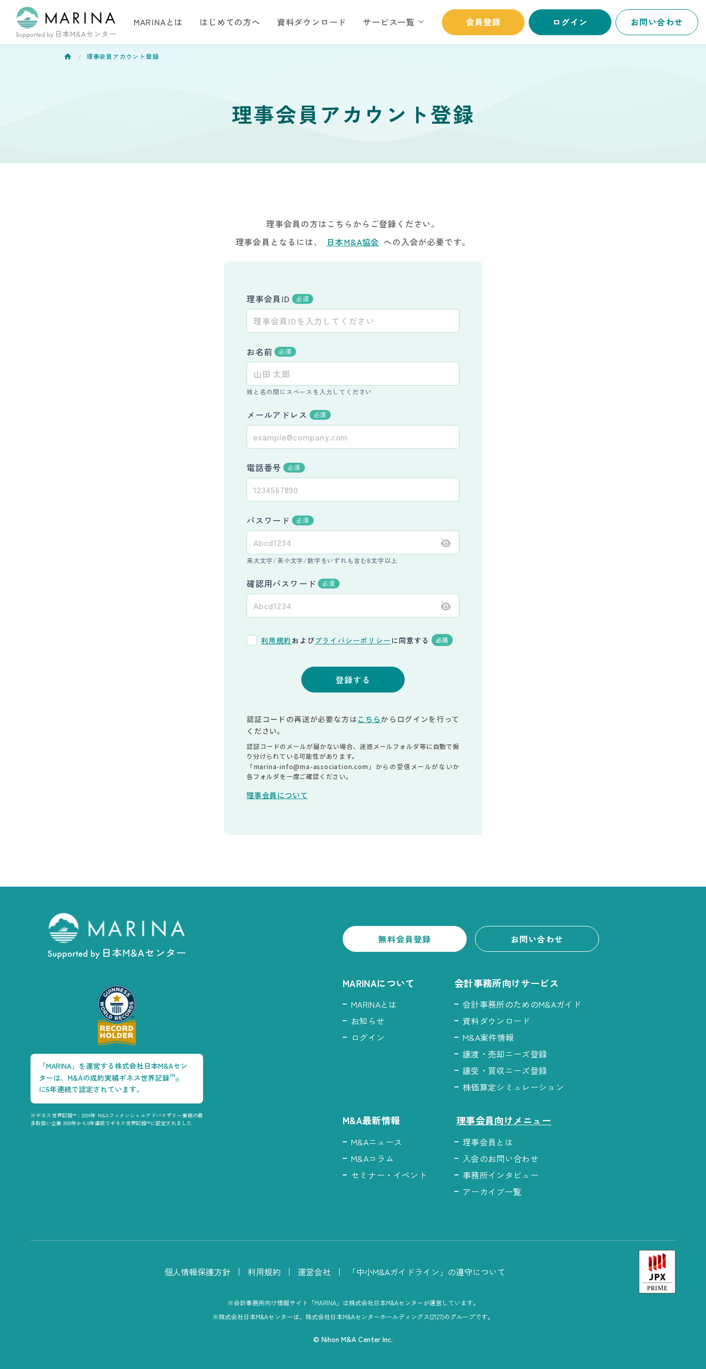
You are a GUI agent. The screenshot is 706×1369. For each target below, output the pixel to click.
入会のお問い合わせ (501, 1158)
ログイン (368, 1037)
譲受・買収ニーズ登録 (505, 1070)
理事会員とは (488, 1142)
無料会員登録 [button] (405, 939)
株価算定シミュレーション (513, 1087)
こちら (369, 719)
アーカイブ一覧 (492, 1191)
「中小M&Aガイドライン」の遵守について (426, 1271)
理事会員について (277, 795)
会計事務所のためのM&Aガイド (522, 1004)
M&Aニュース (376, 1142)
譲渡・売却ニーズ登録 (505, 1054)
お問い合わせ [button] (657, 22)
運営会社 (314, 1271)
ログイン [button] (570, 22)
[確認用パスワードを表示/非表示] (445, 605)
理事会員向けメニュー (503, 1120)
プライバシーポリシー (353, 640)
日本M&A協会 (353, 241)
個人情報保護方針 (197, 1271)
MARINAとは (158, 22)
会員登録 (483, 22)
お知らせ (368, 1020)
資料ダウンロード (311, 22)
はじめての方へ (229, 22)
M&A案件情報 (488, 1037)
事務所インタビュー (501, 1175)
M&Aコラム (372, 1158)
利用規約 (276, 640)
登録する (352, 679)
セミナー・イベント (389, 1175)
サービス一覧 (389, 22)
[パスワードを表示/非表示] (445, 542)
